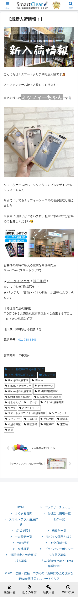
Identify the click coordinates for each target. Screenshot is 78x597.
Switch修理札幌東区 (19, 396)
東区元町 (32, 424)
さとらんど (14, 402)
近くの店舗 (29, 589)
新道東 (64, 418)
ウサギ (12, 407)
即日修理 (39, 281)
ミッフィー (14, 418)
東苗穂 (64, 424)
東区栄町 (49, 424)
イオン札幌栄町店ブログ (22, 374)
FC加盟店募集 (57, 554)
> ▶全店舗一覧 (57, 542)
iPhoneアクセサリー (19, 385)
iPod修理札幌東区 (48, 391)
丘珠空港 (49, 418)
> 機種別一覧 (56, 530)
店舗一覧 (10, 589)
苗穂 (10, 429)
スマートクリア (31, 407)
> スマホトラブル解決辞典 (21, 522)
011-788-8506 (27, 339)
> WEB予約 (21, 542)
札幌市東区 (14, 424)
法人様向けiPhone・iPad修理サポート (57, 563)
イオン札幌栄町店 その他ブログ (26, 369)
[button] (69, 506)
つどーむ (32, 402)
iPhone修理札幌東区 (19, 391)
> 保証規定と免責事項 (21, 554)
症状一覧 (48, 589)
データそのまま (18, 281)
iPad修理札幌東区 (18, 380)
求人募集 (21, 560)
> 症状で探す (21, 530)
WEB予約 (68, 589)
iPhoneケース (45, 385)
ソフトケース (59, 413)
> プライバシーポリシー (57, 548)
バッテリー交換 (18, 292)
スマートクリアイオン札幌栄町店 (27, 413)
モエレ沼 (32, 418)
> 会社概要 (21, 548)
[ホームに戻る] (39, 497)
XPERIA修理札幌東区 (49, 396)
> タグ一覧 (57, 519)
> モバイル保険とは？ (56, 536)
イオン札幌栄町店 (54, 402)
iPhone (39, 380)
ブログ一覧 (48, 374)
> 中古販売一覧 (21, 536)
